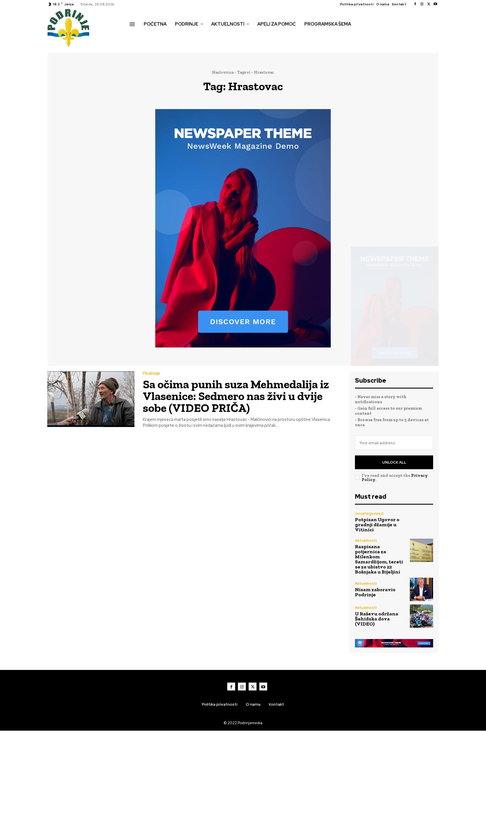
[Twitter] (428, 4)
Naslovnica (223, 72)
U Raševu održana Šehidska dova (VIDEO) (376, 619)
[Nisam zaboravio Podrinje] (421, 589)
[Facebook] (415, 4)
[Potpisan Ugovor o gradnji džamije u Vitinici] (421, 522)
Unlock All (394, 462)
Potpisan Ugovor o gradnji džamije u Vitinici (377, 524)
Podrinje (151, 373)
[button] (135, 36)
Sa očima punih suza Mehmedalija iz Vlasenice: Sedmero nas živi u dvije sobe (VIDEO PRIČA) (236, 396)
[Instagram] (421, 4)
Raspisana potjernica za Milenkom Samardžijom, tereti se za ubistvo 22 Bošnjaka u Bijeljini (379, 559)
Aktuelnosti (366, 540)
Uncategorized (369, 513)
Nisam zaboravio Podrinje (375, 592)
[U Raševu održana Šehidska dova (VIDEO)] (421, 616)
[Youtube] (435, 4)
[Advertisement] (243, 772)
